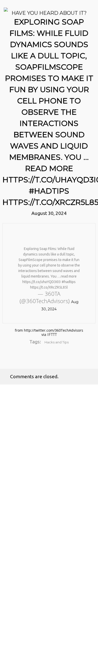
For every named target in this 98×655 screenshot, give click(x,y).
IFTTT (52, 334)
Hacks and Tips (56, 342)
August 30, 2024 (49, 213)
